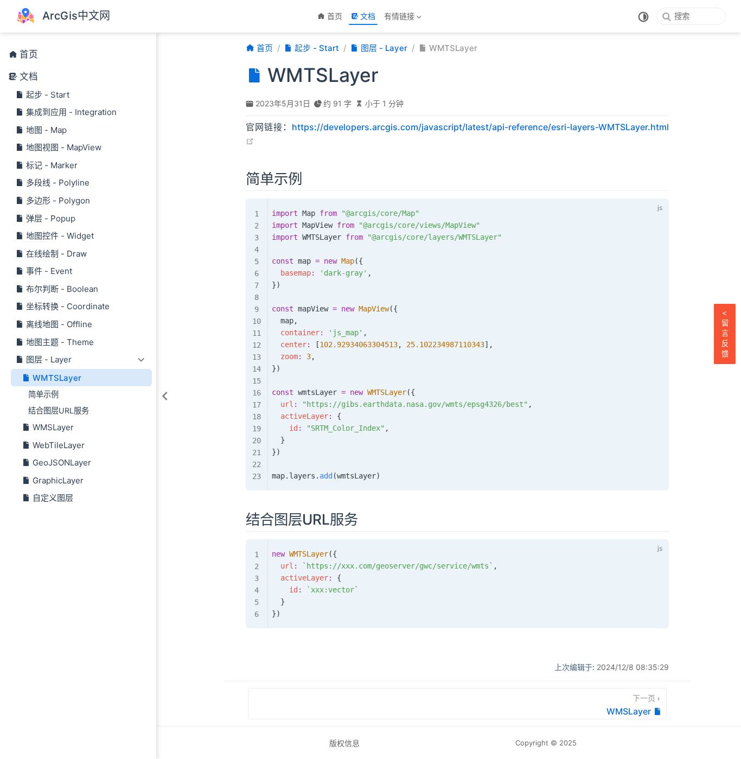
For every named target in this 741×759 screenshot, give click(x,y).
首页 (334, 16)
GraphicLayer (58, 480)
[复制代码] (636, 209)
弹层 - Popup (50, 218)
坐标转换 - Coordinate (68, 306)
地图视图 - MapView (63, 147)
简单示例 (43, 394)
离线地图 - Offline (59, 324)
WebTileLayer (59, 445)
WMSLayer (53, 427)
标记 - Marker (52, 165)
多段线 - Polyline (58, 182)
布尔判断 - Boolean (62, 289)
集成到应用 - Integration (71, 112)
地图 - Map (46, 130)
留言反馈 (725, 333)
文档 (367, 16)
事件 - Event (49, 271)
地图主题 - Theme (60, 342)
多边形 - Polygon (58, 200)
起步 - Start (47, 95)
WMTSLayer (57, 378)
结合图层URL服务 (58, 410)
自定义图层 (53, 498)
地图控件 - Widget (60, 236)
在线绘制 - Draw (56, 253)
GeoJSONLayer (62, 462)
